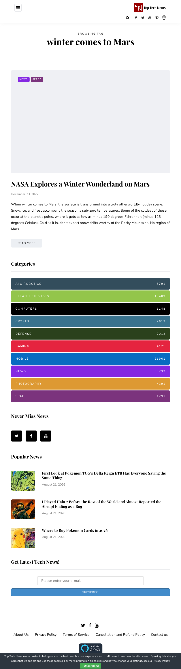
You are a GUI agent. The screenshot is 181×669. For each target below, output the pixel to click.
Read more (26, 243)
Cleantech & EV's (90, 296)
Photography (90, 384)
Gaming (90, 346)
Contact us (159, 634)
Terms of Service (76, 634)
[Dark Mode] (157, 17)
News (23, 79)
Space (36, 79)
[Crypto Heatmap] (164, 17)
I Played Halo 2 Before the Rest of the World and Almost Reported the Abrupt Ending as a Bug (101, 504)
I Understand (91, 666)
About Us (21, 634)
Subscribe (90, 592)
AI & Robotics (90, 284)
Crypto (90, 321)
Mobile (90, 359)
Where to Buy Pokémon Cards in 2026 (75, 530)
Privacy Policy (46, 634)
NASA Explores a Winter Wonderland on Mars (80, 183)
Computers (90, 309)
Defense (90, 334)
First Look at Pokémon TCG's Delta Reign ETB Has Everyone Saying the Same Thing (104, 475)
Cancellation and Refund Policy (120, 634)
